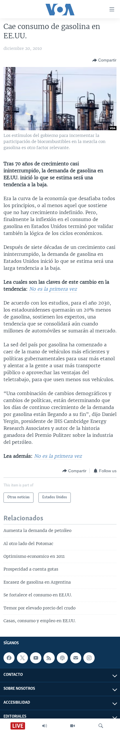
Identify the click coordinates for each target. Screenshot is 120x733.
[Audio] (44, 725)
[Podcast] (62, 657)
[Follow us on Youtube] (35, 657)
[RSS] (48, 657)
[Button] (104, 60)
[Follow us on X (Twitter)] (22, 657)
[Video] (72, 725)
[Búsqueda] (101, 725)
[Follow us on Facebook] (9, 657)
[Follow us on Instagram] (88, 657)
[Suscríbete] (75, 657)
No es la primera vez (53, 289)
